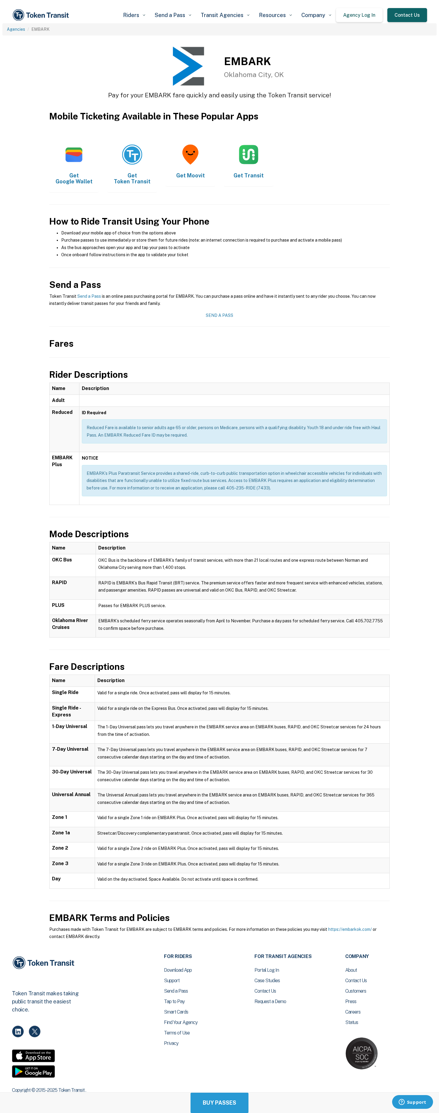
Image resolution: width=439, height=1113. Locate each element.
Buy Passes (219, 1103)
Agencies (16, 29)
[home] (42, 15)
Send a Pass (89, 296)
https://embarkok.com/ (350, 929)
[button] (134, 15)
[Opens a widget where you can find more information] (412, 1102)
